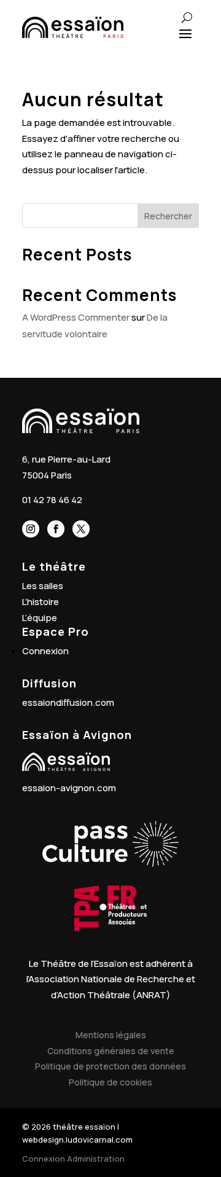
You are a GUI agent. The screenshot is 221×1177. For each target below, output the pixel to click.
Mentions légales (111, 1035)
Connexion (45, 650)
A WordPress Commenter (76, 317)
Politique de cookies (110, 1082)
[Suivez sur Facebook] (55, 529)
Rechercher (168, 216)
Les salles (42, 585)
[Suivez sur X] (81, 529)
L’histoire (40, 601)
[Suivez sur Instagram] (30, 529)
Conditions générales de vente (110, 1051)
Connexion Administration (73, 1158)
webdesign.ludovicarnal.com (77, 1139)
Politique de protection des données (110, 1066)
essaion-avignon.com (69, 787)
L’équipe (39, 617)
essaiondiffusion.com (68, 702)
